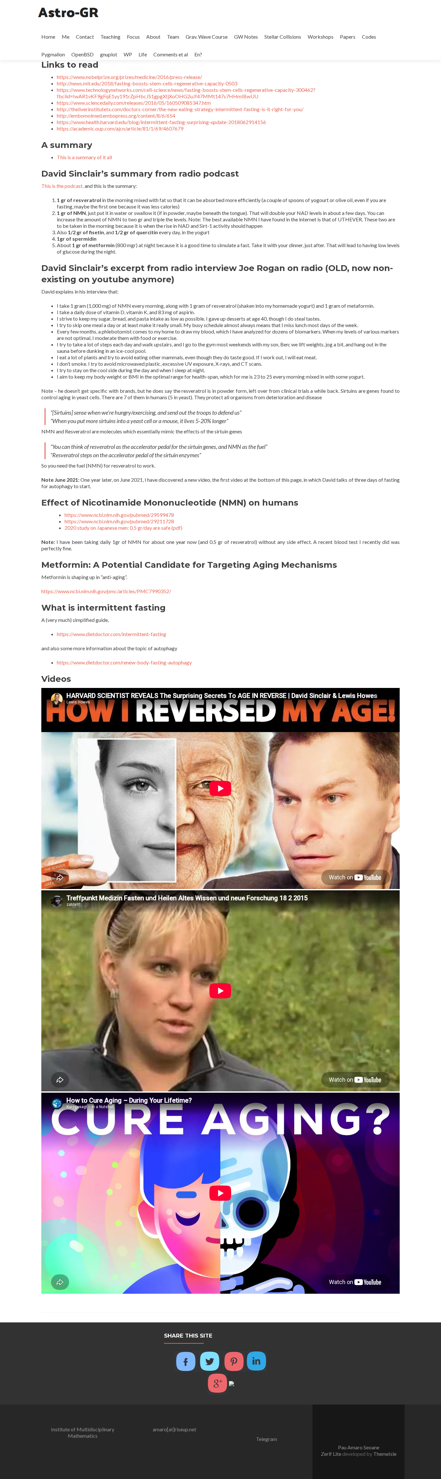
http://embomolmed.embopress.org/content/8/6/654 (116, 115)
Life (142, 54)
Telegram (266, 1439)
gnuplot (108, 54)
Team (173, 37)
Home (48, 37)
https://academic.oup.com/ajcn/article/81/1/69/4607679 (120, 128)
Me (65, 37)
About (153, 37)
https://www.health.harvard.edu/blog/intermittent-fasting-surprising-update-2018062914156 (161, 122)
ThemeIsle (384, 1454)
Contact (85, 37)
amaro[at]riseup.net (174, 1429)
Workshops (320, 37)
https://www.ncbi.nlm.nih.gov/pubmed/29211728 (119, 521)
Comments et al (170, 54)
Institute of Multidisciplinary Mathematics (82, 1432)
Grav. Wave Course (207, 37)
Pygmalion (53, 54)
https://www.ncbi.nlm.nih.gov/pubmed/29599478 (119, 515)
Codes (369, 37)
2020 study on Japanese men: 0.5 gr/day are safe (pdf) (123, 528)
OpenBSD (82, 54)
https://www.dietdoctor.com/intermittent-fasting (111, 634)
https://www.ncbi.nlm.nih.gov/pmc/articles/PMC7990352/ (106, 591)
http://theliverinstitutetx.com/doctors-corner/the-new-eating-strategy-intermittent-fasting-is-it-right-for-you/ (180, 109)
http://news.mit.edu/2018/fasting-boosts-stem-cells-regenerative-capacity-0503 (147, 83)
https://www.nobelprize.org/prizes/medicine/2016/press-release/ (129, 77)
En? (198, 54)
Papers (347, 37)
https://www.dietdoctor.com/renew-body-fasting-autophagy (124, 662)
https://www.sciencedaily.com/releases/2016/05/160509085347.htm (134, 103)
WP (128, 54)
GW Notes (246, 37)
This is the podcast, (62, 186)
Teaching (110, 37)
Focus (133, 37)
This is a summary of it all (84, 157)
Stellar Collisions (282, 37)
